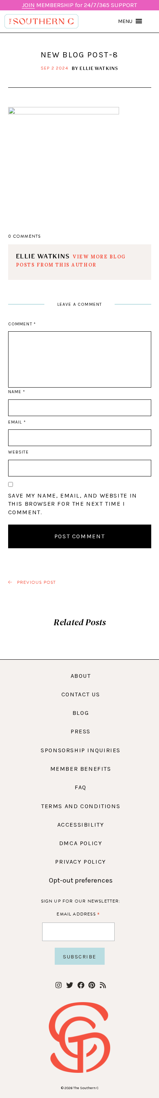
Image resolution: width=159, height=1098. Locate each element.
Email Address (78, 913)
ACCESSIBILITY (80, 824)
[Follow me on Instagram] (58, 985)
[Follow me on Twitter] (69, 985)
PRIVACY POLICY (80, 861)
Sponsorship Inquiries (81, 750)
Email (17, 422)
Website (18, 452)
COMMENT (22, 324)
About (81, 675)
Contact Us (80, 694)
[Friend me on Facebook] (80, 985)
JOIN (28, 5)
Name (16, 391)
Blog (80, 712)
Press (81, 731)
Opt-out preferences (81, 880)
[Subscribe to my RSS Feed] (103, 985)
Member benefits (80, 768)
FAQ (81, 787)
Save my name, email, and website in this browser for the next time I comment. (72, 504)
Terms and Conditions (80, 806)
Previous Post (36, 582)
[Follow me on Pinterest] (92, 985)
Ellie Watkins (99, 68)
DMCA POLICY (80, 843)
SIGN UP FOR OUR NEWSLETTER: (81, 901)
